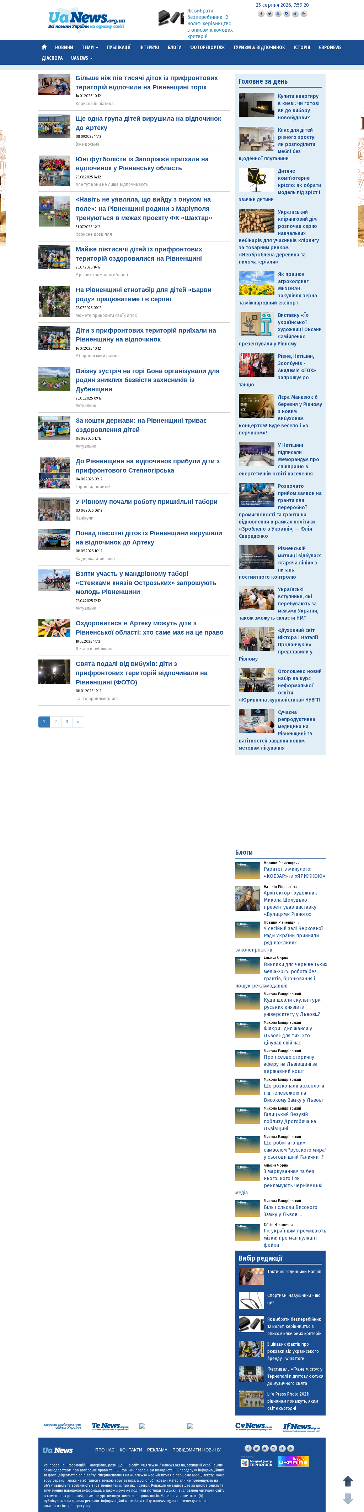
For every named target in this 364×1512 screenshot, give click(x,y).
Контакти (131, 1450)
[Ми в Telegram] (295, 13)
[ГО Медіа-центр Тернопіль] (257, 1461)
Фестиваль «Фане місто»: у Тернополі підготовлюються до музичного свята (295, 1376)
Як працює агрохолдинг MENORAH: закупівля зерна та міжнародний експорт (278, 288)
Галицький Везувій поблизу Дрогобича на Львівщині (290, 1121)
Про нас (105, 1450)
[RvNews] (142, 1426)
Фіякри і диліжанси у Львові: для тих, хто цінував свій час (288, 1036)
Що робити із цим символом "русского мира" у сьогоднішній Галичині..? (295, 1150)
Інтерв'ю (149, 47)
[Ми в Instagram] (286, 13)
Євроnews (330, 47)
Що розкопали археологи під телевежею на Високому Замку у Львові (294, 1093)
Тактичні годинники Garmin (294, 1271)
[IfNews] (301, 1427)
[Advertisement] (280, 801)
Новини (64, 47)
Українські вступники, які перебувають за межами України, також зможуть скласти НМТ (278, 603)
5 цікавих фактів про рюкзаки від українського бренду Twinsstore (293, 1351)
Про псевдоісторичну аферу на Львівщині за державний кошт (290, 1064)
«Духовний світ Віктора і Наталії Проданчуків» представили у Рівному (278, 644)
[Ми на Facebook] (261, 13)
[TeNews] (110, 1426)
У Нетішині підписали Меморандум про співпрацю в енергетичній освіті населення (279, 459)
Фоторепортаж (207, 47)
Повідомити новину (196, 1450)
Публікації (119, 47)
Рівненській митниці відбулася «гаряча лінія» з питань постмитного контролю (280, 563)
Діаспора (52, 57)
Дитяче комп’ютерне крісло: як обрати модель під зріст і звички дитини (280, 185)
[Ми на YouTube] (278, 13)
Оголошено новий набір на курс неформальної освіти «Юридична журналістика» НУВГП (280, 685)
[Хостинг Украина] (293, 1461)
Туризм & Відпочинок (259, 47)
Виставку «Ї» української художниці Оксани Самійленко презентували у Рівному (280, 329)
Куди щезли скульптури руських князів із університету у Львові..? (292, 1007)
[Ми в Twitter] (269, 13)
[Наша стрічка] (303, 13)
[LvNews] (190, 1426)
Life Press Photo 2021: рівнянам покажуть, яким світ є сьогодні (292, 1401)
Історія (302, 47)
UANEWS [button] (80, 57)
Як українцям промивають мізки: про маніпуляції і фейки (295, 1238)
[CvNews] (254, 1426)
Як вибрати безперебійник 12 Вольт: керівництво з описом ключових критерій (210, 24)
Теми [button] (88, 47)
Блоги (175, 47)
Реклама (157, 1450)
